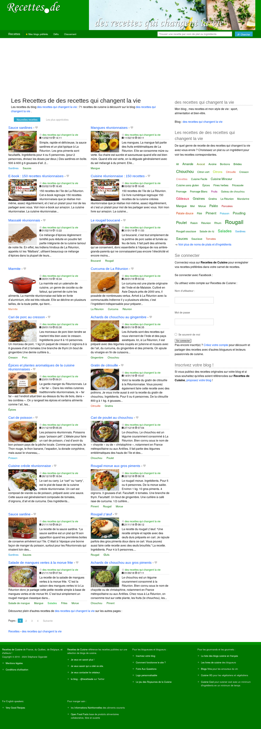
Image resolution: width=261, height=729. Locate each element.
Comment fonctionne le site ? (151, 662)
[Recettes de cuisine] (34, 7)
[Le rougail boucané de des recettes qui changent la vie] (105, 234)
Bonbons (225, 164)
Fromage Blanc (199, 191)
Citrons (217, 171)
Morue (119, 506)
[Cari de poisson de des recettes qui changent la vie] (22, 431)
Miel (192, 206)
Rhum (217, 223)
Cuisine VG (206, 675)
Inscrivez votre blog (145, 655)
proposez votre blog (198, 380)
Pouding (239, 212)
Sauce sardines (20, 128)
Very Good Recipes (15, 707)
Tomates (211, 239)
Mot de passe (182, 312)
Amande (187, 164)
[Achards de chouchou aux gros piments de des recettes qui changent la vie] (105, 576)
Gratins (109, 406)
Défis (56, 34)
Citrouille (95, 406)
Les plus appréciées (57, 119)
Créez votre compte (216, 345)
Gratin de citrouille (104, 365)
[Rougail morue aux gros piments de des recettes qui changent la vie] (105, 479)
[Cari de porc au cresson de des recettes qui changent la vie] (22, 331)
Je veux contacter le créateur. (85, 672)
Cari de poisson (20, 417)
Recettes (14, 34)
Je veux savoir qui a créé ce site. (87, 666)
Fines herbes (221, 185)
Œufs (106, 554)
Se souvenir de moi (189, 334)
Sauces (27, 168)
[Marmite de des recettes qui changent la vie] (22, 282)
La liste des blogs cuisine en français (219, 655)
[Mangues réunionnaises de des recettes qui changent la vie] (105, 141)
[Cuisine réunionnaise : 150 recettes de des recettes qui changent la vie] (105, 189)
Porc (24, 357)
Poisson (12, 458)
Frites (64, 603)
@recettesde (86, 679)
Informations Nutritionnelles (88, 707)
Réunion (127, 309)
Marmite (14, 269)
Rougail (109, 260)
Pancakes (227, 206)
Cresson (13, 357)
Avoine (212, 164)
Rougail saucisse (186, 231)
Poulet (110, 458)
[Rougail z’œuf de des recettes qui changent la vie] (105, 528)
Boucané (96, 260)
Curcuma (113, 309)
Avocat (201, 164)
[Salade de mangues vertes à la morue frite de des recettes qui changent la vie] (22, 576)
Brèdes (237, 164)
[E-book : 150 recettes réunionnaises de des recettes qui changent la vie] (22, 189)
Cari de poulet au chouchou (112, 417)
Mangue (95, 168)
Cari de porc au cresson (26, 317)
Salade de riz (207, 231)
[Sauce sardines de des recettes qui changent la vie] (22, 141)
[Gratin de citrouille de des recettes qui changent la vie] (105, 379)
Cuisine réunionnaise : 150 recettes (118, 176)
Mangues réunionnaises (109, 128)
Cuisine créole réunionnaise (29, 466)
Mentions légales (14, 663)
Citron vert (203, 172)
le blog (74, 679)
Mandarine (243, 198)
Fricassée (237, 185)
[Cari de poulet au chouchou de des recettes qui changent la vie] (105, 431)
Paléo (213, 205)
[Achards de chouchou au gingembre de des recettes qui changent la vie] (105, 331)
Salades (52, 603)
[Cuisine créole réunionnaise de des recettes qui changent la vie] (22, 479)
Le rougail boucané (105, 220)
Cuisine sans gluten (187, 185)
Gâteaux (182, 198)
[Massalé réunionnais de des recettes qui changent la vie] (22, 234)
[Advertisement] (130, 66)
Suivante (48, 620)
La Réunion (97, 309)
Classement (70, 34)
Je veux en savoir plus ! (82, 659)
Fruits (214, 191)
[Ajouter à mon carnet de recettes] (36, 128)
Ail (177, 164)
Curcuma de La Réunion (109, 269)
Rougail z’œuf (101, 514)
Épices (12, 409)
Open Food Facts (79, 714)
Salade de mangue (19, 603)
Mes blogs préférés (38, 34)
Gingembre (97, 357)
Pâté (199, 213)
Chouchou (113, 357)
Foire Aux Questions (146, 668)
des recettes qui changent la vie (57, 107)
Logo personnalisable (146, 675)
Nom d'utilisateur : (185, 290)
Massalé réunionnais (24, 220)
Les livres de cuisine (211, 662)
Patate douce (184, 213)
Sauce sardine (19, 514)
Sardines (13, 168)
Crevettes (181, 179)
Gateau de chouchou (233, 191)
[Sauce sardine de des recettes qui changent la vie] (22, 528)
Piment (95, 506)
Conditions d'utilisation (17, 669)
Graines (199, 198)
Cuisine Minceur (221, 178)
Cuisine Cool (207, 681)
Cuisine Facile (199, 179)
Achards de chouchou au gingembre (118, 317)
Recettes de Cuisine (12, 649)
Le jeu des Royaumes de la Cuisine (154, 681)
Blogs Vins (206, 668)
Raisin (194, 223)
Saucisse (196, 239)
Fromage (181, 191)
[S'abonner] (40, 134)
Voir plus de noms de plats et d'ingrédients (204, 244)
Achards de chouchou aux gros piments (121, 562)
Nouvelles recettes (27, 119)
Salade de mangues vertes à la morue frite (40, 562)
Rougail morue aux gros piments (115, 466)
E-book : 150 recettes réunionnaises (36, 176)
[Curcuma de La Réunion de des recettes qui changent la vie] (105, 282)
